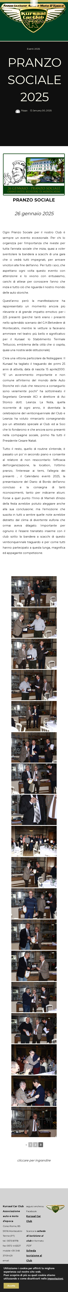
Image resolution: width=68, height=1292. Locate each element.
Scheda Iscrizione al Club (34, 1255)
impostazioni (55, 1278)
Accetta (11, 1285)
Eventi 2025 (33, 49)
